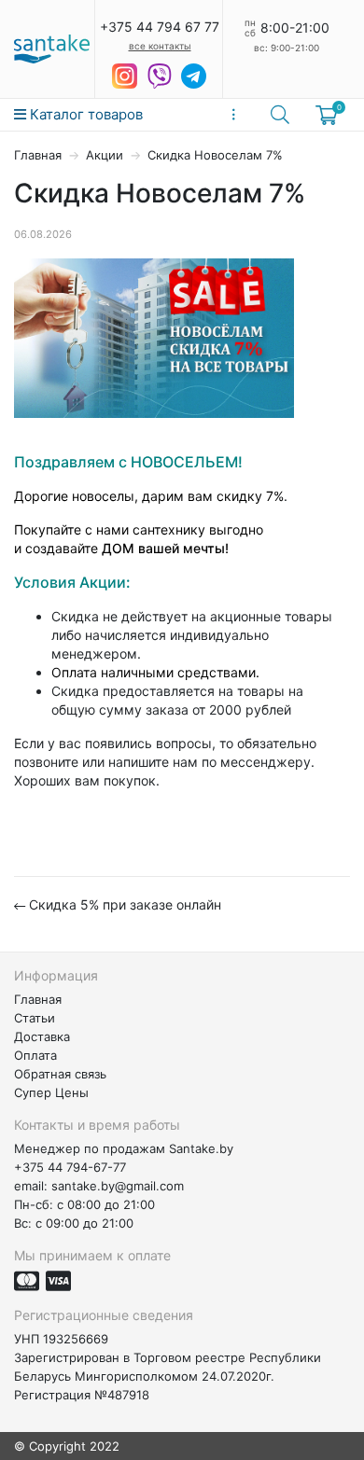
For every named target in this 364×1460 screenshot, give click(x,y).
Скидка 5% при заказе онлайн (123, 904)
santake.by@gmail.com (117, 1185)
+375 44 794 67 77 (159, 27)
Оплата (35, 1055)
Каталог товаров (84, 114)
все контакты (160, 45)
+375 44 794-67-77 (70, 1167)
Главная (38, 154)
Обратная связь (60, 1073)
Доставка (42, 1036)
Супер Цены (51, 1092)
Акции (104, 154)
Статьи (34, 1017)
